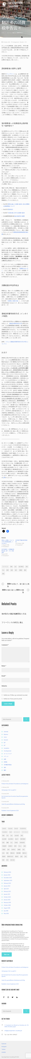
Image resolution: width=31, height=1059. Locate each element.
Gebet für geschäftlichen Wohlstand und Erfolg (13, 804)
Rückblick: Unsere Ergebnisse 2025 (10, 810)
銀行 (7, 860)
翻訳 (25, 570)
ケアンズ (6, 756)
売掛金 (16, 842)
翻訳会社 (12, 853)
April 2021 (6, 888)
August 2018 (7, 908)
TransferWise (23, 828)
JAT (4, 745)
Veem (10, 832)
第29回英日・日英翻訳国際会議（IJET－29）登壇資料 (8, 551)
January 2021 (7, 894)
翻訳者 (16, 856)
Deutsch (6, 740)
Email (4, 676)
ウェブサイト (10, 74)
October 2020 (7, 897)
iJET (5, 742)
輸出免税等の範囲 (19, 216)
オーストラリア (8, 753)
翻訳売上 (24, 853)
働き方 (16, 839)
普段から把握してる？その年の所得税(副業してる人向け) (8, 541)
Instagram (4, 1046)
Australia (6, 731)
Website (4, 686)
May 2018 (6, 913)
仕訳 (7, 835)
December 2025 (8, 877)
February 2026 (7, 872)
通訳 (3, 573)
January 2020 (7, 899)
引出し (20, 846)
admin (22, 42)
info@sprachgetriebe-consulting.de (13, 1030)
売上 (3, 570)
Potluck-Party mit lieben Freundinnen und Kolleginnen (15, 783)
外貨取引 (10, 846)
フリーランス (5, 566)
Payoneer (10, 828)
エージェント (17, 832)
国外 (27, 566)
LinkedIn (4, 1052)
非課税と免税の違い (13, 301)
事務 (11, 566)
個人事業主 (21, 566)
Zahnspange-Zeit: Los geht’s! (9, 790)
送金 (25, 856)
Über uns (6, 954)
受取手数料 (22, 839)
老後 (21, 856)
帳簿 (8, 570)
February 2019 (7, 902)
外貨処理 (4, 846)
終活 (3, 853)
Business (6, 734)
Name (4, 666)
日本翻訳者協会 (8, 764)
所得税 (5, 762)
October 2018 (7, 905)
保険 (22, 835)
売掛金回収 (22, 842)
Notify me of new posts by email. (13, 699)
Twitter (3, 1049)
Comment (5, 645)
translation (6, 748)
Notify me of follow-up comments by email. (16, 695)
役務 (12, 570)
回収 (3, 842)
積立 (24, 849)
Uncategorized (15, 42)
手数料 (3, 849)
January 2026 (7, 875)
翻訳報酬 (18, 853)
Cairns (5, 737)
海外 (16, 570)
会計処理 (17, 835)
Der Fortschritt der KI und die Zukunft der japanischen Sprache (15, 797)
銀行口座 (12, 860)
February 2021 (7, 891)
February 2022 (7, 883)
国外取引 (10, 209)
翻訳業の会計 (10, 856)
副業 (5, 759)
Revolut (16, 828)
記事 (4, 477)
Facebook (4, 1043)
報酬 (7, 842)
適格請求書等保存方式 (15, 323)
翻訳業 (3, 856)
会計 (15, 566)
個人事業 (4, 839)
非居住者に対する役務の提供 (16, 213)
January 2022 (7, 886)
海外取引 (13, 849)
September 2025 (8, 880)
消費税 (20, 570)
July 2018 (6, 910)
